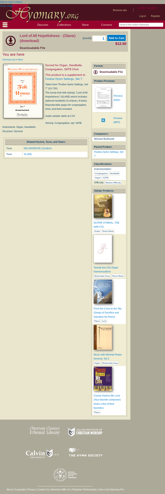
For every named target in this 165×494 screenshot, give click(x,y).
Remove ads (120, 10)
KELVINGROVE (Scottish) (38, 148)
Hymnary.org (8, 59)
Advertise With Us (60, 489)
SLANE (28, 154)
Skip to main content (11, 2)
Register (155, 16)
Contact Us (43, 489)
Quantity (87, 38)
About (9, 489)
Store (85, 24)
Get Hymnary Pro (114, 489)
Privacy (31, 489)
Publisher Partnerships (84, 489)
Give (101, 489)
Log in (142, 16)
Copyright (20, 489)
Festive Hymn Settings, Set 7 (63, 78)
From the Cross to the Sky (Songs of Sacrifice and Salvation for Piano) (108, 312)
